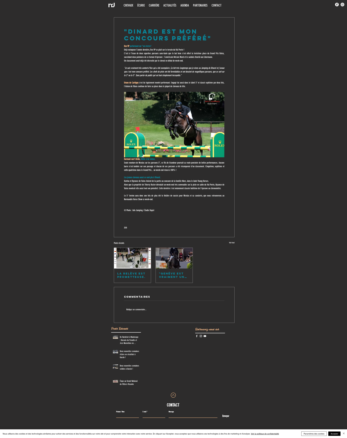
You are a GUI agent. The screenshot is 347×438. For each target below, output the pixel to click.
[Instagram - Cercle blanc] (342, 4)
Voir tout (231, 243)
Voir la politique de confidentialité (265, 433)
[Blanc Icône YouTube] (204, 336)
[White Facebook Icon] (196, 336)
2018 (125, 227)
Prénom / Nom (120, 412)
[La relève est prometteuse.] (132, 258)
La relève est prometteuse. (131, 275)
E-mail (144, 412)
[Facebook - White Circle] (337, 4)
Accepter (334, 433)
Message (171, 412)
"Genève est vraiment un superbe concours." (171, 275)
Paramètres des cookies (314, 433)
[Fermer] (343, 433)
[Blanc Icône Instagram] (200, 336)
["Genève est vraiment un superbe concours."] (174, 258)
